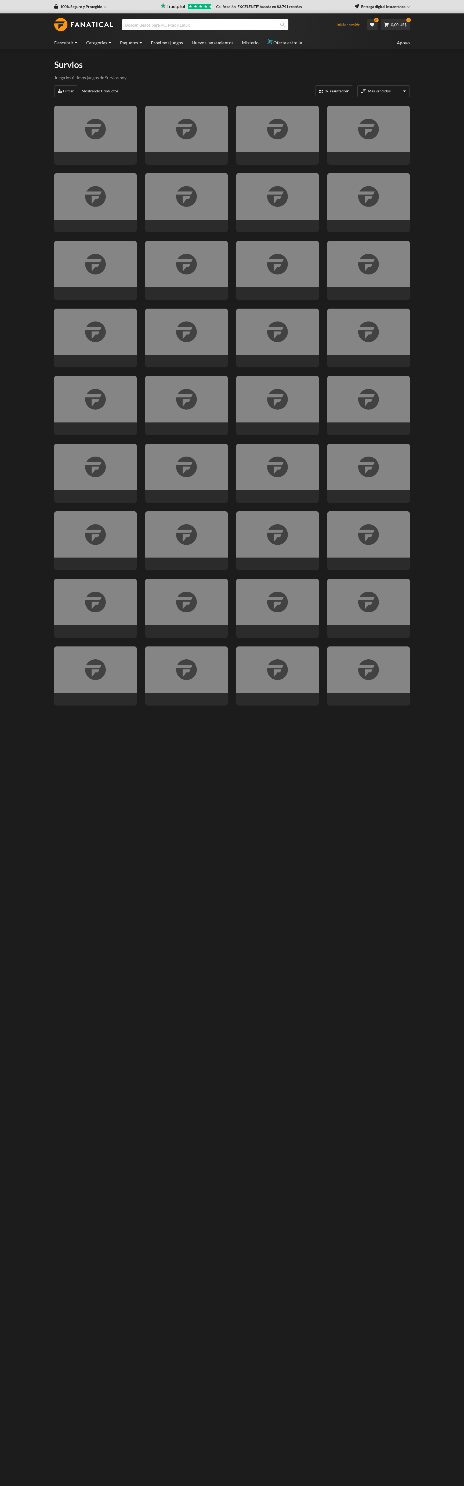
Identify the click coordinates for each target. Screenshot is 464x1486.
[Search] (282, 24)
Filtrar (68, 91)
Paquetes (129, 42)
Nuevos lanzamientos (213, 42)
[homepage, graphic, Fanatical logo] (83, 24)
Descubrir (64, 42)
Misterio (250, 42)
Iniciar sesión (348, 24)
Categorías (96, 42)
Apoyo (403, 42)
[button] (80, 7)
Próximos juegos (167, 42)
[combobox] (232, 24)
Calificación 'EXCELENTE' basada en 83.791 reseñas (259, 6)
